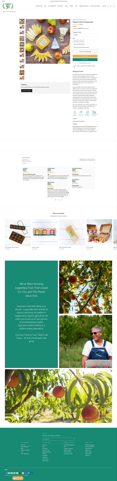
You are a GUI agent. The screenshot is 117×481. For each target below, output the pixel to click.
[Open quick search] (108, 6)
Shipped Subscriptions (84, 6)
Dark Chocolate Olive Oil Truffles (12, 247)
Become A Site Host (68, 453)
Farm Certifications (25, 446)
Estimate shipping (26, 90)
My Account (44, 448)
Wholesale (87, 455)
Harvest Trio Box (35, 247)
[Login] (111, 6)
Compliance (44, 457)
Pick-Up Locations (67, 452)
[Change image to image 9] (22, 66)
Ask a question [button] (91, 159)
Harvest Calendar (67, 450)
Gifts (45, 6)
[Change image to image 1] (22, 21)
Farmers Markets (88, 448)
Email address (46, 437)
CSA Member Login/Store (69, 444)
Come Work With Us (25, 453)
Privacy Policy (45, 459)
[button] (76, 24)
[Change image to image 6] (22, 49)
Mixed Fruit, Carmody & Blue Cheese (81, 47)
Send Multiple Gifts (52, 6)
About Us (23, 444)
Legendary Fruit (39, 6)
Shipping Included (77, 32)
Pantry (66, 6)
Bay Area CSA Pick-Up (95, 6)
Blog (22, 448)
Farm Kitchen (60, 6)
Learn (76, 6)
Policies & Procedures (68, 448)
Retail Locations (88, 452)
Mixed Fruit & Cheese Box (11, 11)
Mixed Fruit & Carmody (78, 41)
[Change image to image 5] (22, 44)
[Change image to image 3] (22, 32)
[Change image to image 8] (22, 61)
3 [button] (58, 200)
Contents (75, 118)
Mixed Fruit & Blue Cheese (79, 44)
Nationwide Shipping (89, 444)
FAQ (43, 446)
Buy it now (85, 59)
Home (4, 11)
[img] (34, 172)
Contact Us (44, 444)
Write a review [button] (83, 159)
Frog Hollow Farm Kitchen (79, 19)
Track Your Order (45, 450)
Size (74, 38)
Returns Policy (45, 460)
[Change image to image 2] (22, 27)
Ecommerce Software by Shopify (21, 475)
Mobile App (87, 450)
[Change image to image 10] (22, 72)
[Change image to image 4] (22, 38)
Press (22, 452)
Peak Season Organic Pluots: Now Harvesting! (58, 1)
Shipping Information (46, 452)
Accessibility (45, 455)
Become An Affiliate (25, 450)
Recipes (71, 6)
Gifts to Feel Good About (78, 121)
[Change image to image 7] (22, 55)
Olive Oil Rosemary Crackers (65, 247)
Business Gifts (88, 453)
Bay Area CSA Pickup (89, 446)
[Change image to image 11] (22, 78)
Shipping (80, 63)
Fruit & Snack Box (89, 247)
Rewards (104, 6)
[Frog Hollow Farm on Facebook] (5, 469)
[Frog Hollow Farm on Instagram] (4, 1)
